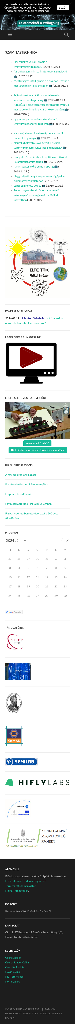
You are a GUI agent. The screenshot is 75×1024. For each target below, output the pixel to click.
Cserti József (13, 957)
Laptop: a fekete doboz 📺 (30, 185)
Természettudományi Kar (20, 885)
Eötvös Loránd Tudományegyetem (25, 881)
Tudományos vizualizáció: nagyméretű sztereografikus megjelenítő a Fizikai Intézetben (36, 195)
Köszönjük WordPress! (22, 1009)
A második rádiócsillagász (20, 474)
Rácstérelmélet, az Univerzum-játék (26, 484)
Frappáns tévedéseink (18, 494)
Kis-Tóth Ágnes (14, 976)
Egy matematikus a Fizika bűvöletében (28, 503)
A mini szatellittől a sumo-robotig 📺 (36, 166)
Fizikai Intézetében (16, 890)
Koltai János (12, 981)
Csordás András (14, 967)
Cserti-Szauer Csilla (17, 962)
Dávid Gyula (12, 971)
